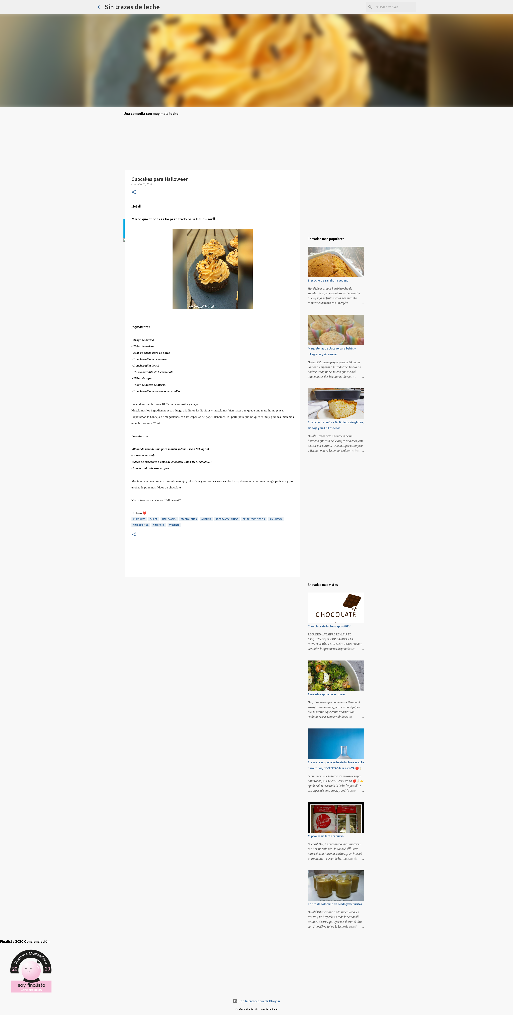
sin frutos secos (254, 519)
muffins (206, 519)
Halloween (169, 519)
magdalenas (189, 519)
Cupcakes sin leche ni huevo (326, 836)
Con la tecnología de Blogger (259, 1001)
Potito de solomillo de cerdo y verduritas (335, 904)
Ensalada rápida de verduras (326, 694)
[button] (133, 192)
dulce (154, 519)
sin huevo (276, 519)
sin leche (159, 525)
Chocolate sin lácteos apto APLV (329, 626)
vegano (174, 525)
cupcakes (139, 519)
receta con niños (227, 519)
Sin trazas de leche (132, 6)
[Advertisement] (143, 603)
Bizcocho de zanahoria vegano (328, 280)
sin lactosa (140, 525)
